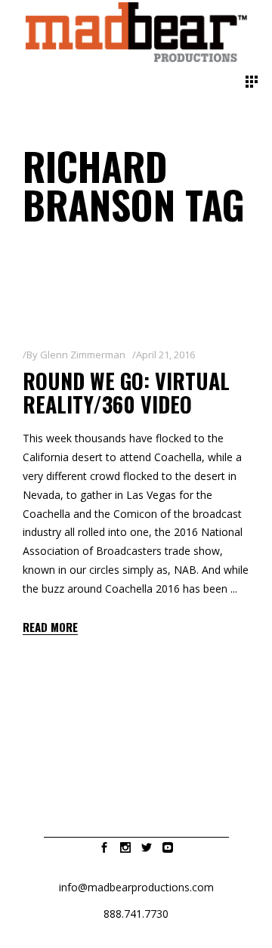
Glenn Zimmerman (82, 354)
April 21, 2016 (165, 354)
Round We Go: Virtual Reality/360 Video (126, 392)
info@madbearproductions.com (136, 887)
